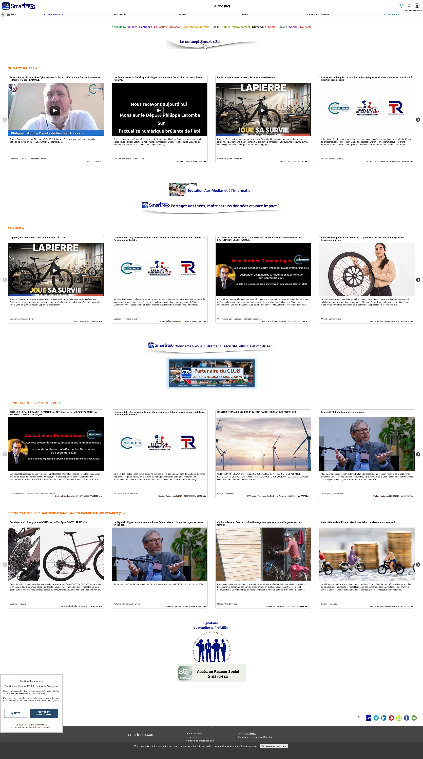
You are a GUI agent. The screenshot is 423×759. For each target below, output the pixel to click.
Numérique (259, 27)
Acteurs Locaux (391, 14)
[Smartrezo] (22, 6)
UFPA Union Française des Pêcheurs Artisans (266, 496)
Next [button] (418, 119)
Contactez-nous (194, 733)
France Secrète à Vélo (379, 321)
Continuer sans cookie (43, 713)
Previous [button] (4, 119)
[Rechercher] (409, 5)
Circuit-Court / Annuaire (318, 14)
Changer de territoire (412, 10)
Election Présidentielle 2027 (378, 161)
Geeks (215, 27)
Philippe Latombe (381, 496)
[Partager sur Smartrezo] (368, 718)
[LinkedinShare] (383, 718)
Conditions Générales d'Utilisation (255, 737)
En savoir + (191, 737)
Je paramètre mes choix (274, 746)
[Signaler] (361, 718)
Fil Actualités (120, 14)
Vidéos (245, 14)
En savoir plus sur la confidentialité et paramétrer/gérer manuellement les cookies (31, 726)
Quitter (15, 713)
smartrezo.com (141, 734)
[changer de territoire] (401, 5)
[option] (56, 119)
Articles (182, 14)
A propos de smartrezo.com (200, 740)
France (89, 161)
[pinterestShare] (391, 718)
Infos (247, 733)
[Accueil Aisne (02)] (2, 14)
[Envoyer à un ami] (414, 718)
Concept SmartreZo (53, 14)
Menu (14, 14)
